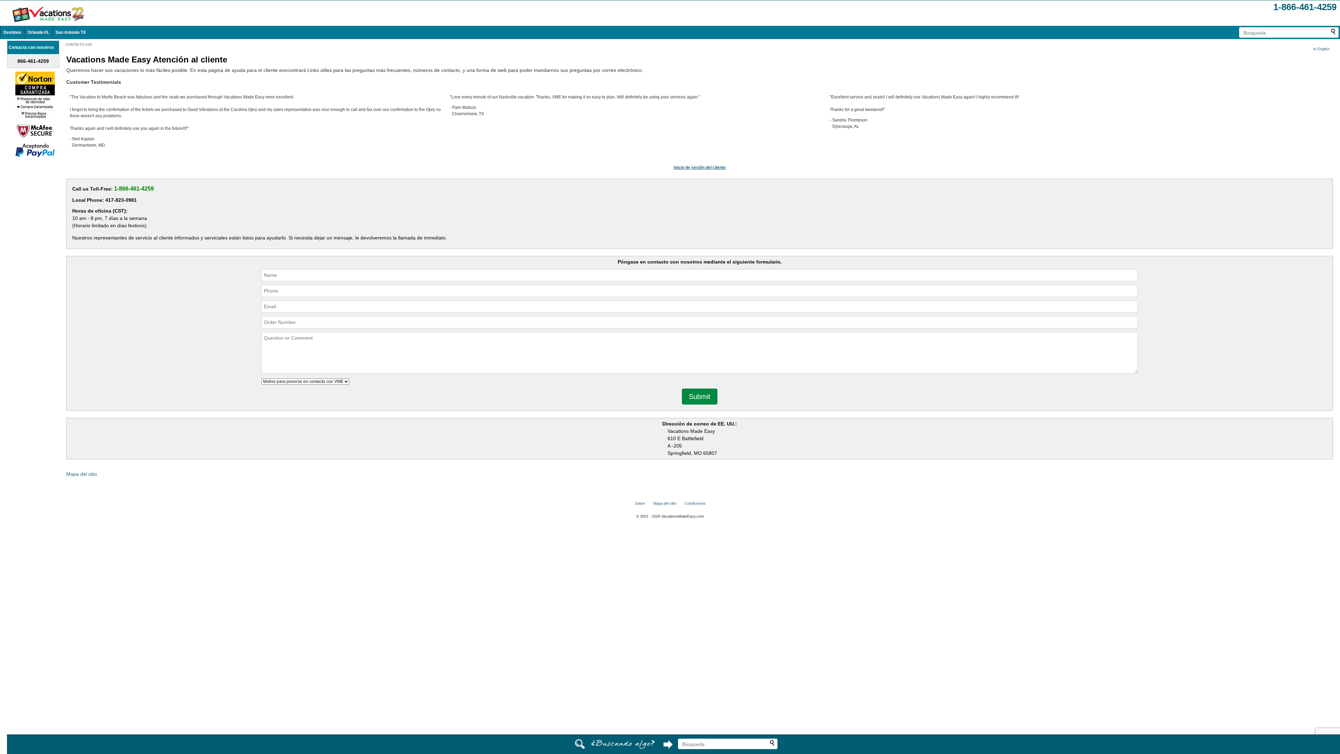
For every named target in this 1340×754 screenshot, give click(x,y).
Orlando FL (38, 32)
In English (1321, 49)
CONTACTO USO (79, 44)
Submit (699, 396)
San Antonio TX (70, 32)
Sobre (640, 503)
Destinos (12, 32)
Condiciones (695, 503)
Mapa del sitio (81, 474)
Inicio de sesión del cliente (700, 167)
